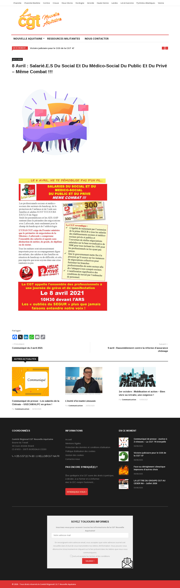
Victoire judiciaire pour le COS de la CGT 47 (52, 48)
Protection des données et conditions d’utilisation (87, 447)
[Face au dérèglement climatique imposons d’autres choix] (125, 470)
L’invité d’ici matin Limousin (80, 401)
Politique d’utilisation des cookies (80, 451)
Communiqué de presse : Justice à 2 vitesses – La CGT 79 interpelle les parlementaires (150, 442)
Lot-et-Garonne (127, 3)
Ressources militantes (63, 38)
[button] (163, 48)
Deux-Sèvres (67, 3)
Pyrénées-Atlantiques (146, 3)
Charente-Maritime (32, 3)
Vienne (161, 3)
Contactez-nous (72, 459)
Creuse (56, 3)
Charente (17, 3)
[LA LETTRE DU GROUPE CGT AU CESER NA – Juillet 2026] (125, 484)
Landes (115, 3)
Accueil (68, 439)
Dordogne (80, 3)
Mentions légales (73, 443)
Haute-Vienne (103, 3)
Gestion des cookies (74, 455)
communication (22, 409)
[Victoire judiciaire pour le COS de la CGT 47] (125, 456)
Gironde (90, 3)
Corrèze (46, 3)
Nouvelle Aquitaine (27, 38)
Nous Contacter (97, 38)
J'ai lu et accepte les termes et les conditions (91, 556)
